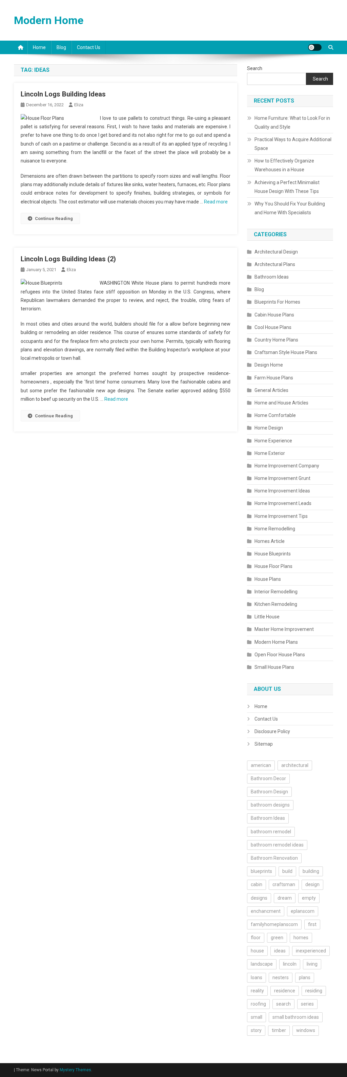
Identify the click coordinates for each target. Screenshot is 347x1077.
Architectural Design (276, 252)
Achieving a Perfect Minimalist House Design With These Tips (287, 187)
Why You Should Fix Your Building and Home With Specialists (289, 208)
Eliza (78, 104)
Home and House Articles (281, 402)
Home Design (268, 428)
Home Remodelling (274, 528)
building (311, 871)
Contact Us (88, 47)
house (257, 950)
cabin (256, 884)
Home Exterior (269, 453)
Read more (216, 201)
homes (300, 937)
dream (285, 898)
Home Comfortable (275, 415)
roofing (258, 1004)
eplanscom (302, 911)
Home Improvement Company (286, 465)
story (256, 1030)
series (307, 1004)
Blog (61, 47)
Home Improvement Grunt (282, 478)
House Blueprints (272, 553)
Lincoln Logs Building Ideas (63, 94)
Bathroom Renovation (274, 858)
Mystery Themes (75, 1070)
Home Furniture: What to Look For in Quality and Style (292, 122)
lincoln (290, 964)
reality (257, 990)
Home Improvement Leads (282, 503)
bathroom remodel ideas (277, 845)
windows (305, 1030)
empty (309, 898)
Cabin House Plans (274, 314)
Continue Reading (54, 218)
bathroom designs (270, 805)
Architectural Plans (274, 264)
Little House (267, 616)
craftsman (283, 884)
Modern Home (48, 20)
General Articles (271, 390)
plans (304, 977)
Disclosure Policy (272, 731)
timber (279, 1030)
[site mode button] (315, 47)
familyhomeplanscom (274, 924)
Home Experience (273, 440)
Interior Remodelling (276, 591)
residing (313, 990)
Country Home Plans (276, 340)
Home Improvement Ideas (282, 490)
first (312, 924)
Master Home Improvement (284, 629)
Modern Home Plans (276, 642)
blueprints (261, 871)
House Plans (267, 579)
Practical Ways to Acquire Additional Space (292, 144)
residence (284, 990)
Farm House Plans (273, 377)
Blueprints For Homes (277, 302)
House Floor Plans (273, 566)
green (277, 937)
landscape (262, 964)
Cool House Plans (272, 327)
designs (259, 898)
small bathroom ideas (295, 1017)
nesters (280, 977)
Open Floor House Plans (279, 654)
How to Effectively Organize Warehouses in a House (284, 165)
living (312, 964)
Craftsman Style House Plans (285, 352)
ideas (280, 950)
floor (256, 937)
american (261, 765)
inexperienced (311, 950)
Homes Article (269, 541)
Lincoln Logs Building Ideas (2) (68, 259)
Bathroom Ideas (271, 277)
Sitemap (263, 744)
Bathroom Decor (268, 778)
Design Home (268, 365)
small (256, 1017)
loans (256, 977)
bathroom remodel (271, 831)
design (312, 884)
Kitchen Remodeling (275, 604)
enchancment (266, 911)
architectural (294, 765)
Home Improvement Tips (281, 516)
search (283, 1004)
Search (254, 68)
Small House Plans (274, 667)
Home (39, 47)
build (287, 871)
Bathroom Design (269, 791)
